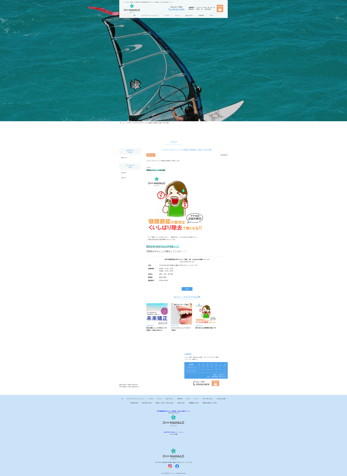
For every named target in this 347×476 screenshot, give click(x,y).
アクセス (150, 398)
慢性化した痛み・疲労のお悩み (165, 403)
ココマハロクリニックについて (135, 398)
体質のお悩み (181, 403)
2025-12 (123, 177)
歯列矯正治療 (134, 403)
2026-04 (123, 172)
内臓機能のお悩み (194, 403)
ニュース (196, 398)
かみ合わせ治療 (221, 398)
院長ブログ (124, 157)
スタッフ (159, 398)
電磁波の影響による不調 (210, 403)
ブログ (188, 398)
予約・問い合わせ (208, 398)
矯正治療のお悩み (147, 403)
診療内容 (179, 398)
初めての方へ (170, 398)
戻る (187, 289)
